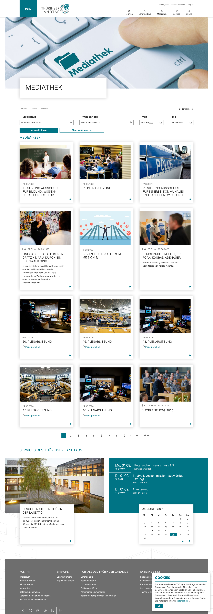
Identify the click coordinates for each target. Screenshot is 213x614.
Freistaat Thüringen (149, 577)
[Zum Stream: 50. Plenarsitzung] (45, 316)
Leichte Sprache (178, 4)
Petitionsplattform (89, 588)
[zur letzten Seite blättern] (146, 435)
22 (180, 530)
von (144, 116)
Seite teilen (184, 109)
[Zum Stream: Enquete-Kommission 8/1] (105, 228)
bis (174, 116)
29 (180, 534)
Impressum (25, 577)
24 (144, 534)
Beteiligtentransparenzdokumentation (98, 595)
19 (159, 530)
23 (187, 530)
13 (166, 526)
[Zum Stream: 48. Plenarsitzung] (165, 316)
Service (176, 14)
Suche (189, 14)
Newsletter (25, 588)
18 (152, 530)
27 (166, 534)
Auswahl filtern (39, 130)
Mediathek (162, 14)
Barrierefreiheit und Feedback (34, 599)
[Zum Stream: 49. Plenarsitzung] (105, 316)
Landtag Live (145, 14)
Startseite (23, 109)
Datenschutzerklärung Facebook (35, 595)
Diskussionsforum (89, 584)
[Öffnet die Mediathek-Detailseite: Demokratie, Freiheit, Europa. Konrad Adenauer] (165, 228)
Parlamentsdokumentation (93, 592)
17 (144, 530)
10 (144, 526)
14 (173, 526)
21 (173, 530)
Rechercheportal (88, 580)
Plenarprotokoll (32, 347)
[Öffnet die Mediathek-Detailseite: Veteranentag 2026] (165, 384)
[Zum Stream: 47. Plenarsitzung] (45, 384)
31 (144, 538)
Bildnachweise (26, 584)
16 (187, 526)
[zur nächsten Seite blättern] (136, 435)
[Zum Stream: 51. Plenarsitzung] (105, 162)
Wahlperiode (90, 116)
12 (159, 526)
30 (187, 534)
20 (166, 530)
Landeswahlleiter (148, 580)
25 (152, 534)
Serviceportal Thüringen (151, 588)
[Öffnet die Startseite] (55, 14)
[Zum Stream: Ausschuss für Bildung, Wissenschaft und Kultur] (45, 162)
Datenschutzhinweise (30, 592)
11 (152, 526)
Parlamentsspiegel (149, 584)
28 (173, 534)
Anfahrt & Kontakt (28, 580)
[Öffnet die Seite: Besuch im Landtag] (54, 485)
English (190, 4)
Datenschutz (182, 600)
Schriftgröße (164, 4)
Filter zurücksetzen (81, 130)
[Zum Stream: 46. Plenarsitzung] (105, 384)
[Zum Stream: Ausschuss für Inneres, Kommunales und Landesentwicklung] (165, 162)
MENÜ (28, 9)
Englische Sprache (65, 580)
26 (159, 534)
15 (180, 526)
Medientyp (29, 116)
